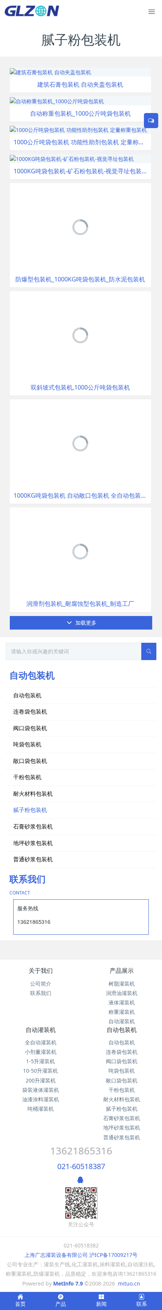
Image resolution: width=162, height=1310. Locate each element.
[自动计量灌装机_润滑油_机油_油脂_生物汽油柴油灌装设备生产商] (33, 11)
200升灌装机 (41, 1080)
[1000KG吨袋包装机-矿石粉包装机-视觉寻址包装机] (72, 158)
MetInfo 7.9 (68, 1283)
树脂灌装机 (122, 983)
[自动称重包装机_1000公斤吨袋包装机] (57, 100)
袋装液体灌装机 (40, 1089)
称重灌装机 (122, 1011)
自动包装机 (27, 695)
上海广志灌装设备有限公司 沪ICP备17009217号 (81, 1254)
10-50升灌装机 (40, 1070)
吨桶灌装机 (41, 1108)
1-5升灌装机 (40, 1061)
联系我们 (40, 993)
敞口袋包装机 (30, 760)
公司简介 (40, 983)
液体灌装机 (122, 1002)
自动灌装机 (122, 1021)
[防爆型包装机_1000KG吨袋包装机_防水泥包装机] (80, 226)
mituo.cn (129, 1283)
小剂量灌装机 (41, 1051)
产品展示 (122, 970)
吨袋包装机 (27, 744)
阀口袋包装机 (30, 728)
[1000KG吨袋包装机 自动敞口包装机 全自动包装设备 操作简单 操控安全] (80, 442)
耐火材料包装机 (33, 793)
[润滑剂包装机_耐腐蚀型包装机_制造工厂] (80, 551)
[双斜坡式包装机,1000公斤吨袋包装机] (80, 334)
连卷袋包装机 (30, 711)
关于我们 (41, 970)
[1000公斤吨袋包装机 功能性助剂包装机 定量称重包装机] (78, 129)
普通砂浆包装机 (33, 859)
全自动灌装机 (41, 1042)
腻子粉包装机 (30, 809)
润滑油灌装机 (122, 993)
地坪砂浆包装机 (33, 843)
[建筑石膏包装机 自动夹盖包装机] (50, 71)
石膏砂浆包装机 (33, 826)
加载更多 (85, 622)
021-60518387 (81, 1166)
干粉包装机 (27, 777)
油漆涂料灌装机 (40, 1099)
